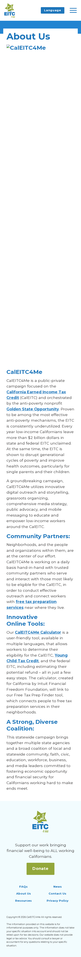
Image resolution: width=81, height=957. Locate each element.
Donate (40, 868)
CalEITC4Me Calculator (38, 632)
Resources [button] (23, 900)
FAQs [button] (23, 886)
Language (52, 10)
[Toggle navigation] (73, 10)
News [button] (57, 886)
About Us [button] (23, 893)
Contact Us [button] (57, 893)
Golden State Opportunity (32, 409)
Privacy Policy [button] (57, 900)
